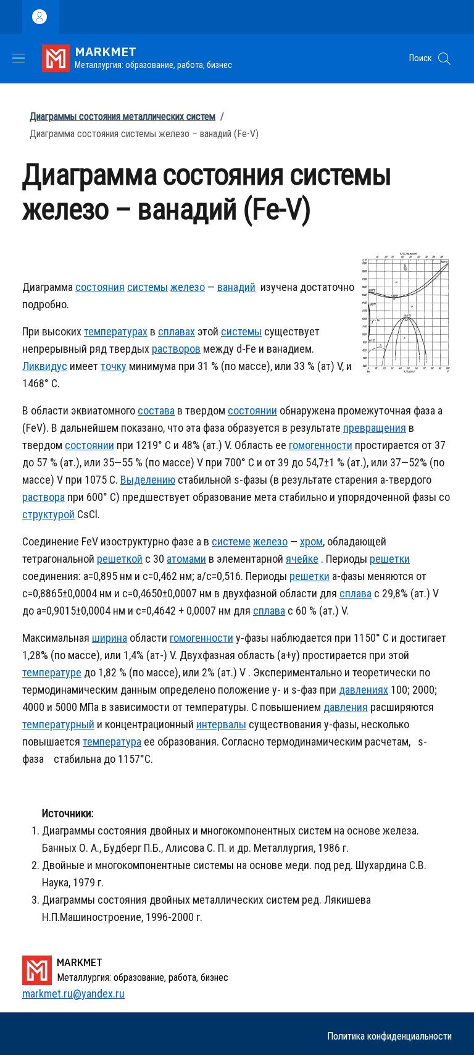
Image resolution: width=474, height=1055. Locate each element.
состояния (100, 286)
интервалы (221, 724)
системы (147, 286)
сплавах (176, 331)
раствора (43, 496)
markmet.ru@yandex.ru (73, 993)
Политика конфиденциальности (389, 1036)
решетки (390, 558)
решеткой (120, 558)
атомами (186, 558)
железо (187, 286)
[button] (444, 58)
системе (231, 541)
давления (345, 706)
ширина (109, 637)
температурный (58, 724)
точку (114, 365)
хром (311, 541)
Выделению (147, 479)
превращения (374, 427)
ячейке (302, 558)
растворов (176, 348)
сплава (355, 593)
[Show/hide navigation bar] (18, 58)
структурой (48, 514)
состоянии (252, 410)
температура (112, 741)
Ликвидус (44, 365)
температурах (116, 331)
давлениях (363, 689)
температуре (51, 672)
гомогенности (320, 445)
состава (156, 410)
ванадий (236, 286)
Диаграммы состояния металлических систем (122, 116)
